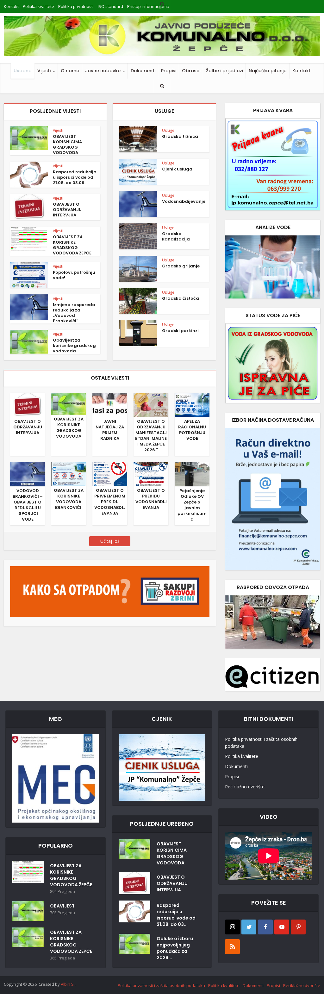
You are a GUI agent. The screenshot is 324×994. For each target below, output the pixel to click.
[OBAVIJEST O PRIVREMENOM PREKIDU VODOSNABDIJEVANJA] (109, 473)
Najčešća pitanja (268, 70)
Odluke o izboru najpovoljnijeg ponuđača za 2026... (175, 948)
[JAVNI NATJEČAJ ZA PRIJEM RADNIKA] (109, 404)
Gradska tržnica (180, 136)
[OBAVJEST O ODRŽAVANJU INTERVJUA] (27, 404)
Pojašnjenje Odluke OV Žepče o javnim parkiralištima (192, 505)
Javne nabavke (103, 70)
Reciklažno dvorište (245, 787)
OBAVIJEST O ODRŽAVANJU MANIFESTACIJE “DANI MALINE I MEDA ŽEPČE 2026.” (151, 435)
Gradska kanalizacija (176, 236)
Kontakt (301, 70)
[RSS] (232, 946)
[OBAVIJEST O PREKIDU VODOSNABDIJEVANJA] (151, 473)
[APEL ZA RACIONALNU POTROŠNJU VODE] (192, 404)
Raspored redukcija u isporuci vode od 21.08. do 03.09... (75, 177)
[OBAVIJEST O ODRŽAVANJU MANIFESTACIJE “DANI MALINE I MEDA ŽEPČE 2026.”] (151, 404)
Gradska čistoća (180, 298)
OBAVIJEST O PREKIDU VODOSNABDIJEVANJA (151, 498)
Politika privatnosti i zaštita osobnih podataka (261, 742)
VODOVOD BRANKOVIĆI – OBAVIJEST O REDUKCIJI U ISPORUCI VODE (28, 505)
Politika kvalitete (241, 756)
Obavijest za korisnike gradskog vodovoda (74, 345)
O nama (70, 70)
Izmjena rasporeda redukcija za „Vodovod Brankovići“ (74, 313)
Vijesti (44, 70)
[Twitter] (248, 927)
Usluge (168, 130)
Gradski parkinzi (180, 331)
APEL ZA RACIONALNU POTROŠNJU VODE (192, 429)
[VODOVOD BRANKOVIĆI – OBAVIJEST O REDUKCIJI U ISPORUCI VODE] (27, 473)
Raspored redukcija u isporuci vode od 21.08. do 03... (176, 914)
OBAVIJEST (62, 906)
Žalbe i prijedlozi (224, 70)
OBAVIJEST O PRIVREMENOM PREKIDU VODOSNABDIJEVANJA (110, 501)
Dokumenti (143, 70)
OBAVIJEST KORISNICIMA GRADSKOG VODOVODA (67, 144)
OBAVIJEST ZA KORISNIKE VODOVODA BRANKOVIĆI (69, 498)
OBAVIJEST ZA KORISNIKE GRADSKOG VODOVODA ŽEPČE (72, 245)
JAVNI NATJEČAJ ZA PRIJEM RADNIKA (110, 429)
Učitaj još (110, 541)
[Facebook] (265, 927)
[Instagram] (232, 927)
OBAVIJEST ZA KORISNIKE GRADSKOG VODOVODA (69, 427)
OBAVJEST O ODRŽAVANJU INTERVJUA (67, 209)
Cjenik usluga (177, 169)
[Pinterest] (298, 927)
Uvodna (23, 70)
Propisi (168, 70)
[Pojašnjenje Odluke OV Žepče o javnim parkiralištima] (192, 473)
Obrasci (191, 70)
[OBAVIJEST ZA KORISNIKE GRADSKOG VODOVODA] (68, 403)
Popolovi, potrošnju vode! (74, 275)
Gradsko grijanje (181, 266)
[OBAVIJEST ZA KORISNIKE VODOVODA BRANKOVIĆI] (68, 473)
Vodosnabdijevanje (183, 201)
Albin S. (68, 984)
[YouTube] (281, 927)
